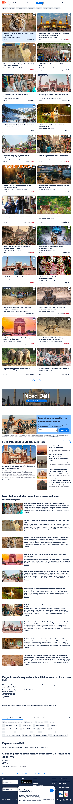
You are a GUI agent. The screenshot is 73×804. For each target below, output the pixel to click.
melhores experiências (36, 747)
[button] (19, 27)
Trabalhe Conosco (53, 784)
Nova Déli (20, 747)
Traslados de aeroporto (9, 693)
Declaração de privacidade (53, 436)
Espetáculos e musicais (9, 694)
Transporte (6, 696)
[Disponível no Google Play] (26, 782)
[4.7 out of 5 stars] (6, 766)
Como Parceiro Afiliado (64, 787)
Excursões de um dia (8, 691)
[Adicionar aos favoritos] (34, 14)
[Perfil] (68, 3)
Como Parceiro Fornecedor (64, 781)
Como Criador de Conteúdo (62, 784)
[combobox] (22, 2)
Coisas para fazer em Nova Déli (19, 773)
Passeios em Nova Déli (34, 773)
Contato (34, 781)
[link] (19, 27)
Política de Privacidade (38, 785)
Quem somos (54, 781)
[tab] (12, 718)
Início (3, 773)
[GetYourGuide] (4, 3)
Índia (8, 773)
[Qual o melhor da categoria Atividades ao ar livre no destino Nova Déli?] (69, 705)
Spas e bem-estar (7, 697)
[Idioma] (63, 3)
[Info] (24, 11)
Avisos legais (35, 783)
